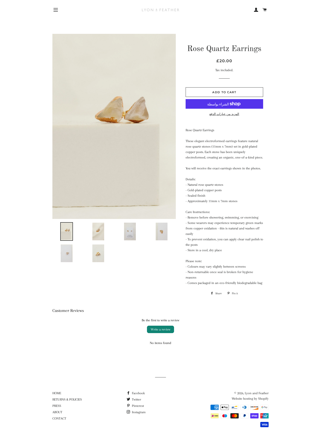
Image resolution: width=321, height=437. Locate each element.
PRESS (56, 406)
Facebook (138, 393)
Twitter (136, 399)
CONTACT (59, 418)
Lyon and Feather (257, 393)
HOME (56, 393)
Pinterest (137, 406)
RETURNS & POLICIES (67, 399)
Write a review (160, 329)
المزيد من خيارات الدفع (224, 114)
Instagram (138, 412)
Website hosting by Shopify (250, 399)
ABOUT (57, 412)
